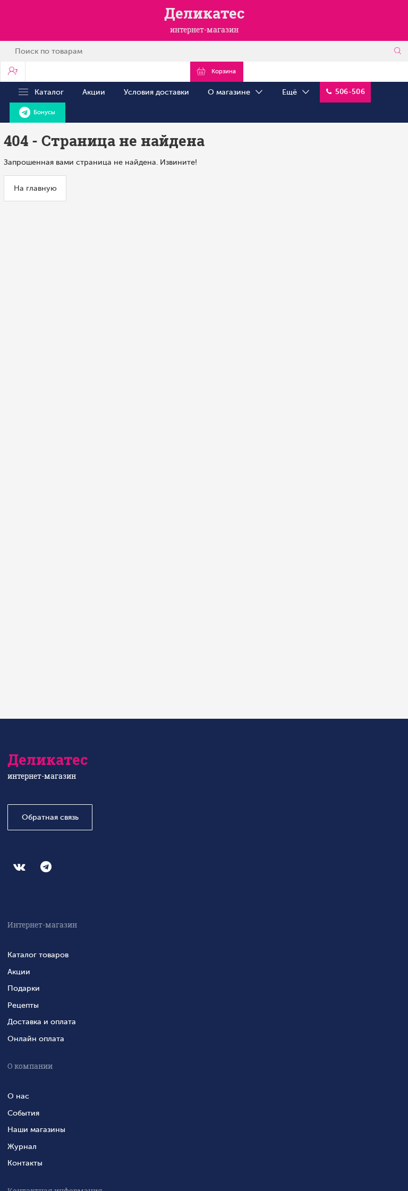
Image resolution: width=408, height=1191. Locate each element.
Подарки (23, 988)
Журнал (22, 1146)
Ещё (291, 92)
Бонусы (42, 112)
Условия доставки (156, 92)
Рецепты (23, 1005)
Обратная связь (50, 817)
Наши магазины (36, 1129)
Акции (93, 92)
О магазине (231, 92)
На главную (35, 188)
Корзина (222, 71)
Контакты (24, 1163)
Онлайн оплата (35, 1038)
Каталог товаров (38, 954)
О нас (18, 1096)
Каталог (46, 92)
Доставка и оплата (41, 1021)
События (23, 1113)
